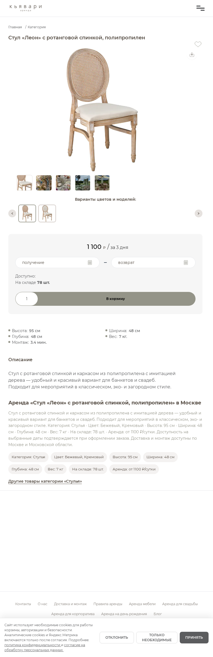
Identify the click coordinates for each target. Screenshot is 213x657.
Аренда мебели (142, 604)
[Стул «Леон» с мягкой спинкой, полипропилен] (47, 213)
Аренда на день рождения (124, 614)
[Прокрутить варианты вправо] (198, 213)
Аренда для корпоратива (73, 614)
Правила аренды (107, 604)
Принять (194, 637)
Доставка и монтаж (70, 604)
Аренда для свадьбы (180, 604)
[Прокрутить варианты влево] (12, 213)
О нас (42, 604)
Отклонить (116, 637)
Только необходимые (157, 637)
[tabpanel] (102, 109)
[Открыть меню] (200, 8)
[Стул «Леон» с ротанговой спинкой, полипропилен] (27, 213)
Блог (158, 614)
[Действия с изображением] (192, 55)
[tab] (24, 182)
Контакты (23, 604)
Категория (37, 27)
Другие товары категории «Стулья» (45, 481)
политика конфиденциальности (32, 645)
